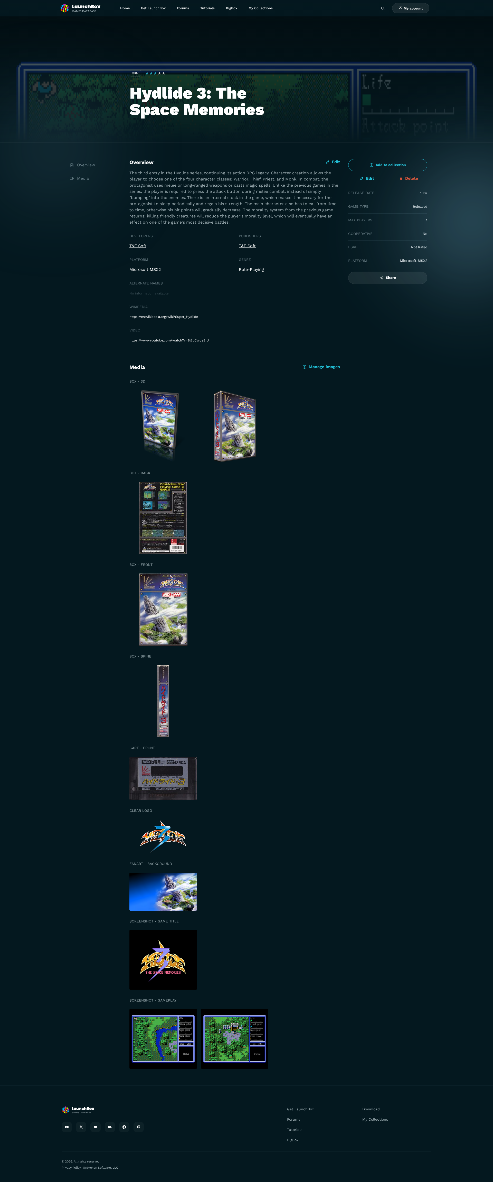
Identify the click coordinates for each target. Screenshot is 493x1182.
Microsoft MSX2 (145, 269)
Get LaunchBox (153, 8)
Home (125, 8)
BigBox (231, 8)
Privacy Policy (71, 1167)
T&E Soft (137, 245)
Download (371, 1109)
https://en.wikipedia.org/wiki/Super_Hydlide (163, 317)
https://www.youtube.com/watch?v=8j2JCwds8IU (169, 340)
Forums (183, 8)
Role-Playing (251, 269)
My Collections (261, 8)
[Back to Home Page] (80, 8)
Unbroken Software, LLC (100, 1167)
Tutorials (207, 8)
